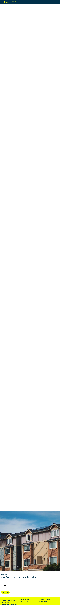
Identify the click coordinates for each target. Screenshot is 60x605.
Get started (5, 592)
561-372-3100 (25, 601)
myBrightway (43, 601)
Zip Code (3, 585)
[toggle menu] (58, 2)
